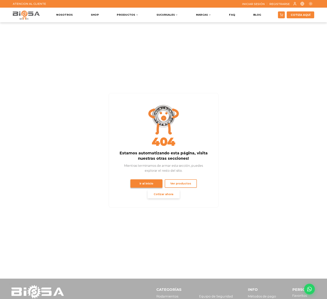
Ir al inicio (146, 183)
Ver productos (180, 183)
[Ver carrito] (281, 14)
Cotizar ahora (163, 194)
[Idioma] (302, 3)
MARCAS (202, 15)
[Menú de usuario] (294, 3)
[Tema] (310, 3)
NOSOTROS (64, 15)
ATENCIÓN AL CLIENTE (29, 3)
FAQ (232, 15)
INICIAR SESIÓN (253, 4)
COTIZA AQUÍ (300, 15)
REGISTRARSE (279, 4)
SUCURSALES (166, 15)
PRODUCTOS (126, 15)
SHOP (95, 15)
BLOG (257, 15)
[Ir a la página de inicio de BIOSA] (26, 15)
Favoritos (299, 295)
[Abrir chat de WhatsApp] (309, 289)
